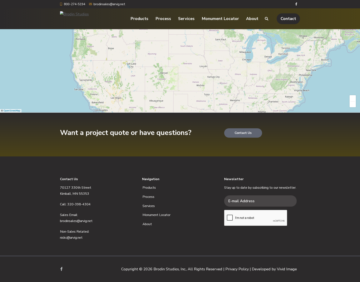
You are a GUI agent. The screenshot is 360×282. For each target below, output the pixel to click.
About (147, 224)
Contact (288, 18)
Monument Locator (156, 215)
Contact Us (243, 133)
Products (149, 187)
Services (148, 206)
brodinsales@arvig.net (109, 4)
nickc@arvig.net (71, 237)
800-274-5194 (74, 4)
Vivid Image (287, 269)
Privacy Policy (237, 269)
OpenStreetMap (12, 110)
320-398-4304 (79, 204)
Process (148, 197)
